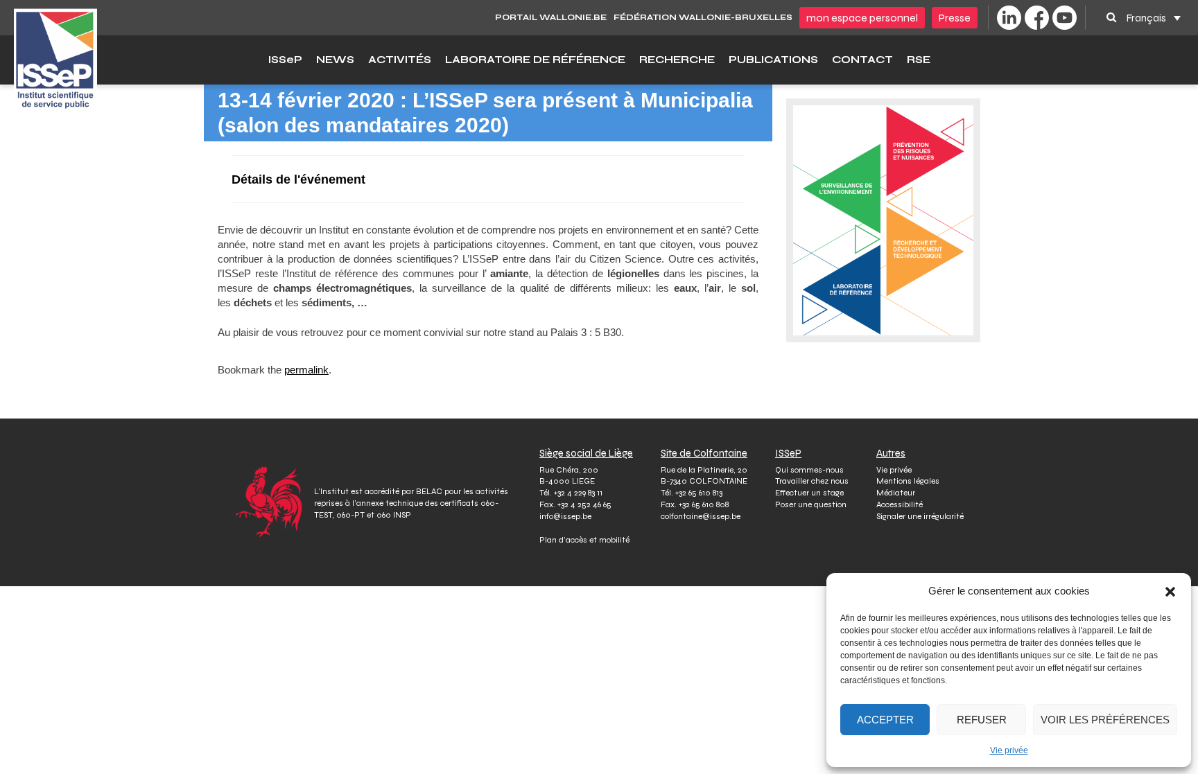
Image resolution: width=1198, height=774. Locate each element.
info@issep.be (565, 516)
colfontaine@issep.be (700, 516)
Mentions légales (907, 481)
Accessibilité (899, 504)
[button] (1170, 591)
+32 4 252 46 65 (584, 504)
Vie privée (1009, 750)
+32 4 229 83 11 (578, 493)
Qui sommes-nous (809, 470)
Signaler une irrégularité (920, 516)
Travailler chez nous (812, 481)
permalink (306, 370)
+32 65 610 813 (698, 493)
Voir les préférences (1105, 719)
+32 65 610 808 (704, 504)
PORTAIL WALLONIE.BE (551, 17)
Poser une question (811, 504)
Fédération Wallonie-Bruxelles (703, 17)
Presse (955, 17)
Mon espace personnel (862, 17)
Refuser (982, 719)
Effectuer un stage (809, 493)
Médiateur (895, 493)
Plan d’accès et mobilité (584, 540)
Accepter (885, 719)
